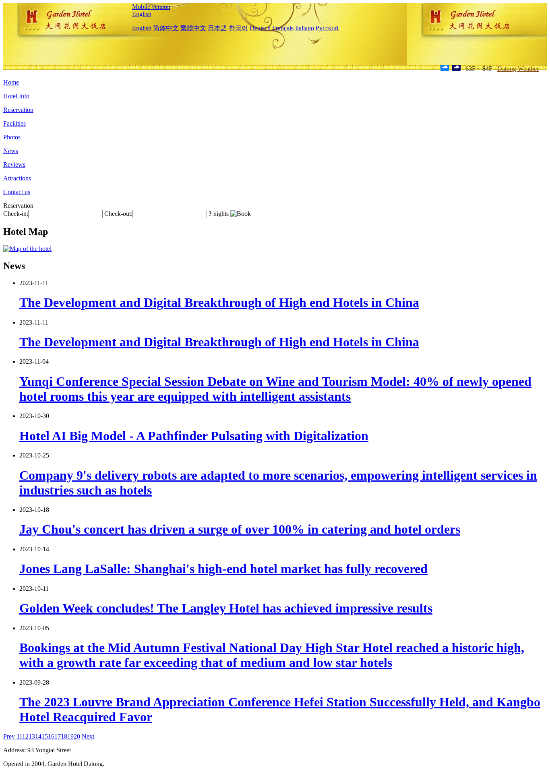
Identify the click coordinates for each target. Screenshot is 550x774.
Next (88, 736)
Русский (327, 28)
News (10, 150)
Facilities (14, 123)
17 (57, 736)
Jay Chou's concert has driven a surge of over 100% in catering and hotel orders (239, 529)
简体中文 (166, 28)
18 (64, 736)
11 (19, 736)
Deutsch (260, 28)
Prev (10, 736)
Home (11, 82)
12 (25, 736)
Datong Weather (518, 68)
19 (70, 736)
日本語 (217, 28)
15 (44, 736)
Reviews (14, 164)
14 (38, 736)
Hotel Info (16, 96)
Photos (12, 137)
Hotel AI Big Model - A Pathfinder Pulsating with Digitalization (193, 435)
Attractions (17, 178)
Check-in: (15, 213)
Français (283, 28)
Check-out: (118, 213)
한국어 (238, 28)
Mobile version (151, 6)
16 (51, 736)
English (141, 13)
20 (77, 736)
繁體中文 (193, 28)
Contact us (16, 191)
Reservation (18, 109)
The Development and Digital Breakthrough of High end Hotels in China (219, 302)
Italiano (304, 28)
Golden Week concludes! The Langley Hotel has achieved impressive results (225, 608)
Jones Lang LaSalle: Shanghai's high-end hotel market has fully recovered (223, 568)
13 (32, 736)
